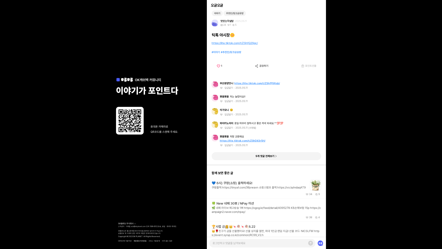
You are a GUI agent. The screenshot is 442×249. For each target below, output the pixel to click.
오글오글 (217, 5)
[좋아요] (222, 88)
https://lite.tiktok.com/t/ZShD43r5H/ (242, 140)
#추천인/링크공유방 (231, 52)
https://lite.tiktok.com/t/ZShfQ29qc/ (235, 43)
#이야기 (216, 52)
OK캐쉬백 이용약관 (125, 241)
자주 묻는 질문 (167, 241)
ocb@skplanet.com (138, 226)
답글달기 (229, 87)
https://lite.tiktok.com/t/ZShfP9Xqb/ (257, 83)
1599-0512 (153, 226)
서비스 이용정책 (154, 241)
